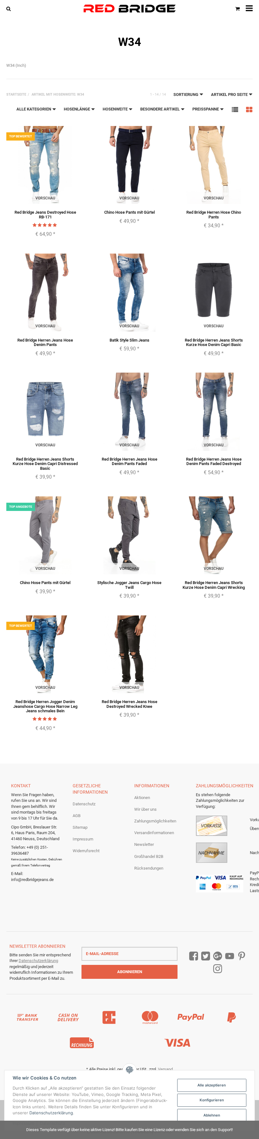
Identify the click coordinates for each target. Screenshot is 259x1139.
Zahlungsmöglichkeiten (155, 821)
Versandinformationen (154, 832)
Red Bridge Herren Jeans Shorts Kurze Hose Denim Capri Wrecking (214, 584)
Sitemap (80, 827)
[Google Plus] (217, 956)
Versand (165, 1069)
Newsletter (144, 844)
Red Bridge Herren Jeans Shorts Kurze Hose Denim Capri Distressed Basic (45, 464)
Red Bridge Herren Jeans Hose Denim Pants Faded (129, 461)
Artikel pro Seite (230, 94)
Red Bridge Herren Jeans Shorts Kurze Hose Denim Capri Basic (214, 342)
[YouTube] (229, 956)
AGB (77, 815)
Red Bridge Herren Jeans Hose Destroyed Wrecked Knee (129, 703)
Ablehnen (211, 1115)
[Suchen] (10, 8)
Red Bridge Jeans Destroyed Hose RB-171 (45, 214)
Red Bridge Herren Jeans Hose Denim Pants (45, 342)
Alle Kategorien (34, 109)
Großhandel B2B (148, 856)
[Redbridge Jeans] (129, 8)
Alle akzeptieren (211, 1085)
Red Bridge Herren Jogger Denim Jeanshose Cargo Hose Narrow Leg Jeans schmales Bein (45, 706)
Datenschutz (84, 804)
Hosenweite (116, 109)
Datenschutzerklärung (38, 960)
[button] (235, 109)
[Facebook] (193, 956)
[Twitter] (205, 956)
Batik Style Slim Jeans (129, 340)
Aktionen (142, 797)
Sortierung (186, 94)
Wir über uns (145, 809)
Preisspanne (206, 109)
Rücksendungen (148, 868)
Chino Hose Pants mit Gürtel (129, 212)
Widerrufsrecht (86, 850)
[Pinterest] (241, 956)
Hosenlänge (77, 109)
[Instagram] (217, 969)
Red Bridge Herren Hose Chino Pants (213, 214)
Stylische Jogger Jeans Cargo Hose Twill (129, 584)
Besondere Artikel (160, 109)
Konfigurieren (212, 1100)
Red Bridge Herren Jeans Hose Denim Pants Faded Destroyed (214, 461)
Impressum (83, 839)
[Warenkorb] (237, 8)
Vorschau (45, 198)
